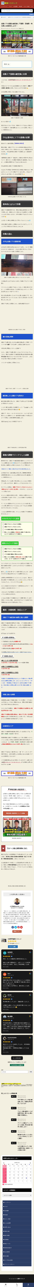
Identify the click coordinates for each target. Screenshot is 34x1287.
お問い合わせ (8, 1227)
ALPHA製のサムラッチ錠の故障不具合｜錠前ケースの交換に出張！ (25, 1148)
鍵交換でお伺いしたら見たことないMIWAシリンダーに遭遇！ (25, 1136)
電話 (17, 1285)
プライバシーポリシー (10, 1264)
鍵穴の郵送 (7, 1235)
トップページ (4, 6)
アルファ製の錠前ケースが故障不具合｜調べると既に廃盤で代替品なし (25, 1113)
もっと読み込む (17, 1058)
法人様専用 (7, 1252)
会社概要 (15, 6)
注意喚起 (7, 1239)
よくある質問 (8, 1223)
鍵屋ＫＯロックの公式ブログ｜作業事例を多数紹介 (19, 17)
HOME (4, 17)
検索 (2, 1070)
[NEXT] (30, 1162)
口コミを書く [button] (12, 947)
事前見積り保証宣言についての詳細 (15, 813)
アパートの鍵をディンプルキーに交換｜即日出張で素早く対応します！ (25, 1124)
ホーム (5, 1285)
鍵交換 (22, 28)
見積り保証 (7, 1231)
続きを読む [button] (6, 967)
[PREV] (4, 1162)
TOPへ (28, 1285)
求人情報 (7, 1256)
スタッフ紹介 (27, 6)
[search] (31, 10)
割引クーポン (8, 1243)
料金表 (20, 6)
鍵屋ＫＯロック (21, 1278)
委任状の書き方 (8, 1247)
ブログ (10, 6)
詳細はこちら (17, 931)
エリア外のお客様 (9, 1260)
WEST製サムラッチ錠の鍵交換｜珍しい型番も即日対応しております (25, 1101)
